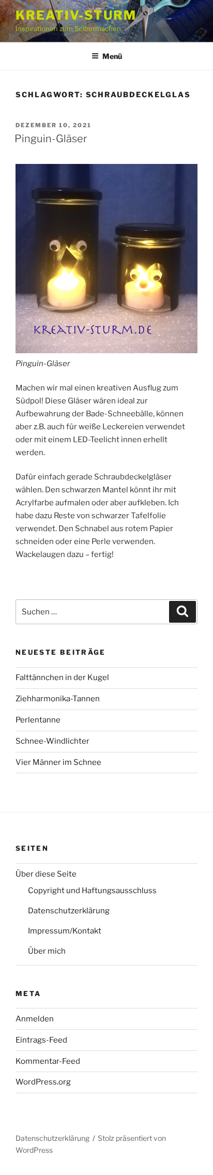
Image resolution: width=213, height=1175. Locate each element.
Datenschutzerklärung (69, 910)
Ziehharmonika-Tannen (58, 698)
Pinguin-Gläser (50, 138)
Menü (112, 56)
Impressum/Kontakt (64, 931)
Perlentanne (38, 720)
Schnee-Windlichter (52, 741)
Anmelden (35, 1018)
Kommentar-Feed (48, 1061)
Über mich (47, 951)
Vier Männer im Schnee (58, 762)
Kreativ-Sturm (76, 15)
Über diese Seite (46, 874)
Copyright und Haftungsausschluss (92, 890)
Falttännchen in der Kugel (62, 677)
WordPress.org (43, 1082)
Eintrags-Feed (41, 1040)
